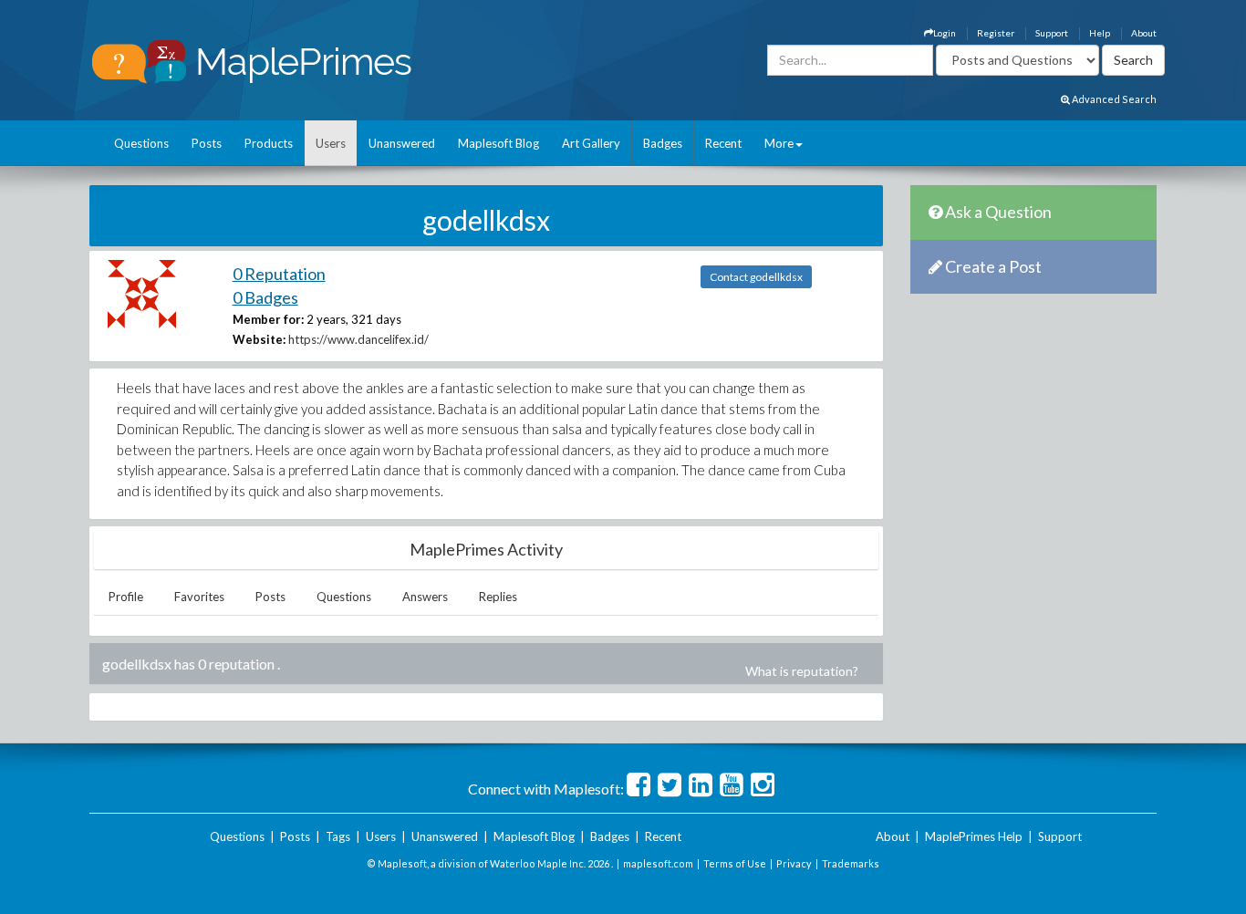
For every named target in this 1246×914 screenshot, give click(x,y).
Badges (662, 143)
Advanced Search (1113, 99)
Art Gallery (591, 143)
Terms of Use (734, 863)
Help (1099, 32)
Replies (498, 596)
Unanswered (402, 143)
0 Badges (265, 297)
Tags (338, 836)
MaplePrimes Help (974, 836)
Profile (126, 596)
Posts (207, 143)
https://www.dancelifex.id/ (358, 339)
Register (995, 32)
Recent (723, 143)
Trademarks (850, 863)
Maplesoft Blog (498, 143)
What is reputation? (801, 671)
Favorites (199, 596)
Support (1051, 32)
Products (268, 143)
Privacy (794, 863)
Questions (141, 143)
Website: (259, 339)
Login (944, 32)
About (1144, 32)
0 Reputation (279, 274)
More (779, 143)
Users (331, 143)
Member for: (268, 319)
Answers (425, 596)
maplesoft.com (658, 863)
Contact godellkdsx (756, 277)
